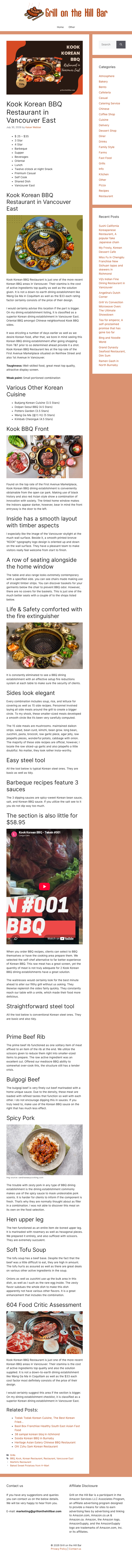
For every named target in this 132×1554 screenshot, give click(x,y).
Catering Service (109, 103)
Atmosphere (106, 76)
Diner (102, 136)
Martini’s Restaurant (20, 1462)
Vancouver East (65, 1458)
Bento (102, 87)
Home (60, 27)
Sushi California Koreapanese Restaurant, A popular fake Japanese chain (109, 234)
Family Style (106, 147)
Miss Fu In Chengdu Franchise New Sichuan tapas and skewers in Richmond (111, 265)
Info (101, 168)
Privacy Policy (59, 1548)
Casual (103, 98)
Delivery (104, 125)
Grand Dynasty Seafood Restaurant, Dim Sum (112, 351)
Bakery (103, 81)
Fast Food (105, 158)
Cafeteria (105, 92)
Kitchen (104, 174)
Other (72, 27)
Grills (12, 1455)
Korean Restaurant (32, 1458)
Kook (18, 1458)
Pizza (102, 185)
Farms (103, 152)
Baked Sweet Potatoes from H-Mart (29, 1465)
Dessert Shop (107, 130)
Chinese (104, 108)
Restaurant (49, 1458)
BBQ (12, 1458)
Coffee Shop (107, 114)
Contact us (75, 1548)
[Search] (121, 44)
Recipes (104, 190)
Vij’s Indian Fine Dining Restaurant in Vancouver (112, 283)
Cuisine (103, 119)
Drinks (103, 141)
